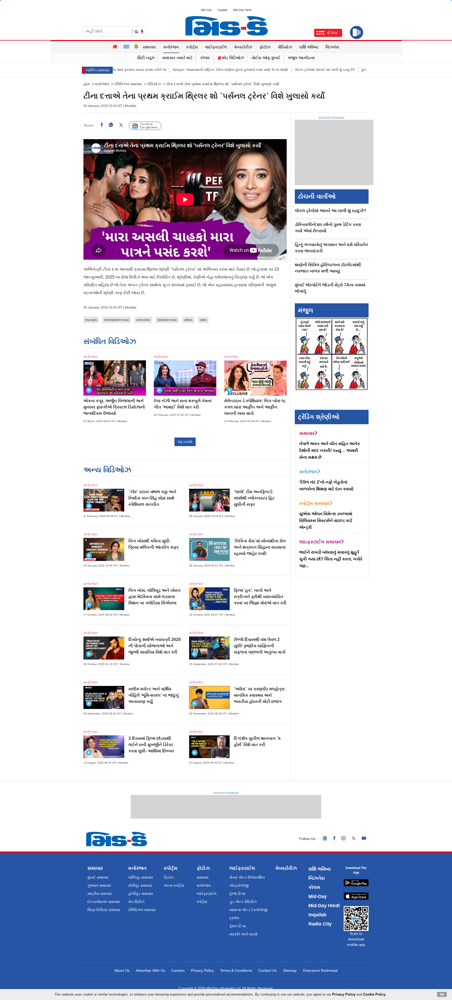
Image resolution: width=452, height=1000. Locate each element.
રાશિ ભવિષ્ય (308, 47)
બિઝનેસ (332, 47)
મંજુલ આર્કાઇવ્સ (301, 57)
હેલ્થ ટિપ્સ (237, 893)
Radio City (320, 924)
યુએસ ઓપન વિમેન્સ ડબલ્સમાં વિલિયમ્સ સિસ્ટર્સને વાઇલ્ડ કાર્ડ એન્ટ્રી (325, 521)
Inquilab (222, 10)
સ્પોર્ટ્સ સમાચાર (314, 503)
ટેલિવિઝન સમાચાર (128, 84)
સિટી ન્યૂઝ (146, 57)
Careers (178, 970)
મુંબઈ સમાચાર (98, 877)
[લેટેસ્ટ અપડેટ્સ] (136, 47)
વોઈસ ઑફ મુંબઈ (266, 57)
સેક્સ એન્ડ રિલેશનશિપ (247, 877)
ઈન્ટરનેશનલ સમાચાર (103, 902)
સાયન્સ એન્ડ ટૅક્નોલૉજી (248, 910)
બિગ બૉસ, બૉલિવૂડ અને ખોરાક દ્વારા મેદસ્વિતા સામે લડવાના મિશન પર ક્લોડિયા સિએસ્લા (154, 596)
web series (143, 319)
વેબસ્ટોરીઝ (243, 47)
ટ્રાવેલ (234, 918)
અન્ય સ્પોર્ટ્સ (174, 885)
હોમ (86, 84)
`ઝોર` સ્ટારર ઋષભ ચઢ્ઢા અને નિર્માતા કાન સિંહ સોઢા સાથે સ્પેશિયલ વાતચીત (152, 498)
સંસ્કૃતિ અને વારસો (243, 934)
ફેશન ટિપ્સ (237, 926)
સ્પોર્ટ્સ (192, 47)
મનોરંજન (171, 47)
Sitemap (290, 970)
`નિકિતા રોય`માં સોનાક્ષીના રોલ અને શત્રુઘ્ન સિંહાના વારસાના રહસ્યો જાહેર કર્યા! (260, 547)
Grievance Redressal (320, 970)
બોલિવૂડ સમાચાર (140, 877)
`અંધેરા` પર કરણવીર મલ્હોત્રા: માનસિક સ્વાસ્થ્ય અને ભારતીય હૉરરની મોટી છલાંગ (260, 695)
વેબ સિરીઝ (136, 902)
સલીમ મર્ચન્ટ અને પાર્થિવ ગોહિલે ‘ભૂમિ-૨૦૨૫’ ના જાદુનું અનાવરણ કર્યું (153, 695)
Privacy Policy (202, 970)
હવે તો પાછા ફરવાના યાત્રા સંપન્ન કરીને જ (116, 70)
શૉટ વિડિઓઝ (232, 57)
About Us (121, 970)
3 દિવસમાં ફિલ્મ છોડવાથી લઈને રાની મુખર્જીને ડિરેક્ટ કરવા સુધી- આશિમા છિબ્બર (151, 744)
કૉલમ (205, 57)
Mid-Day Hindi (242, 10)
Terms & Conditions (236, 970)
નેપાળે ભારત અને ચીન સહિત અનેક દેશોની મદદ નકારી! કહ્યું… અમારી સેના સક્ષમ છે (329, 450)
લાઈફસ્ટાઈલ (216, 47)
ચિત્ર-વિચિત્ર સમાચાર (103, 910)
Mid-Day (206, 10)
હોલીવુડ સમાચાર (140, 893)
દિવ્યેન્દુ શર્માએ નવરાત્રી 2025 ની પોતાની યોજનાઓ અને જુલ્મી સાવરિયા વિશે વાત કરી (154, 645)
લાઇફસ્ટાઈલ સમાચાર (320, 541)
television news (167, 319)
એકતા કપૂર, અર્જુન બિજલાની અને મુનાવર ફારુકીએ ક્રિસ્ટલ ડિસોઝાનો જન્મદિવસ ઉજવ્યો (114, 407)
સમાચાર (149, 47)
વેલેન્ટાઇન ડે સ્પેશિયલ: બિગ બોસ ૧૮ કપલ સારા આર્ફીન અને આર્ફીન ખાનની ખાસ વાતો (255, 407)
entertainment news (116, 319)
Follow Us (149, 125)
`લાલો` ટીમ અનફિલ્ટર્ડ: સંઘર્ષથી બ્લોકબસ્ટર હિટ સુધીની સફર (254, 498)
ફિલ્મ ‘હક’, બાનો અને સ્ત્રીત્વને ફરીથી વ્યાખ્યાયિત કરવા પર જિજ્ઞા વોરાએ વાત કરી (260, 596)
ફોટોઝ (264, 47)
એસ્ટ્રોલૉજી (239, 885)
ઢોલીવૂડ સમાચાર (140, 885)
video (203, 319)
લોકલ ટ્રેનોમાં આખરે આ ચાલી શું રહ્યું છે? (305, 70)
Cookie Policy (374, 994)
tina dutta (91, 319)
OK (442, 994)
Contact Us (267, 970)
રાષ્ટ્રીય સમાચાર (99, 893)
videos (188, 319)
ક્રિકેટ (169, 877)
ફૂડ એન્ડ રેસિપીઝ (243, 902)
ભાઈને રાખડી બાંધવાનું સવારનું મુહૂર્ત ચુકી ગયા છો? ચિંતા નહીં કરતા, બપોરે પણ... (330, 559)
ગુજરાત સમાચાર (99, 885)
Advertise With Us (150, 970)
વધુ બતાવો (185, 442)
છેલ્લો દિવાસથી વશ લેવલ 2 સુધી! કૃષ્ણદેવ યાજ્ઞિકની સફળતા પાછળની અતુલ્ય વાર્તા (259, 645)
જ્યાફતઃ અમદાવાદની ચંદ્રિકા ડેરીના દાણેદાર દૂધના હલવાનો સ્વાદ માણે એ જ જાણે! (210, 70)
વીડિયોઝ (285, 47)
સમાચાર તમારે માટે (177, 57)
